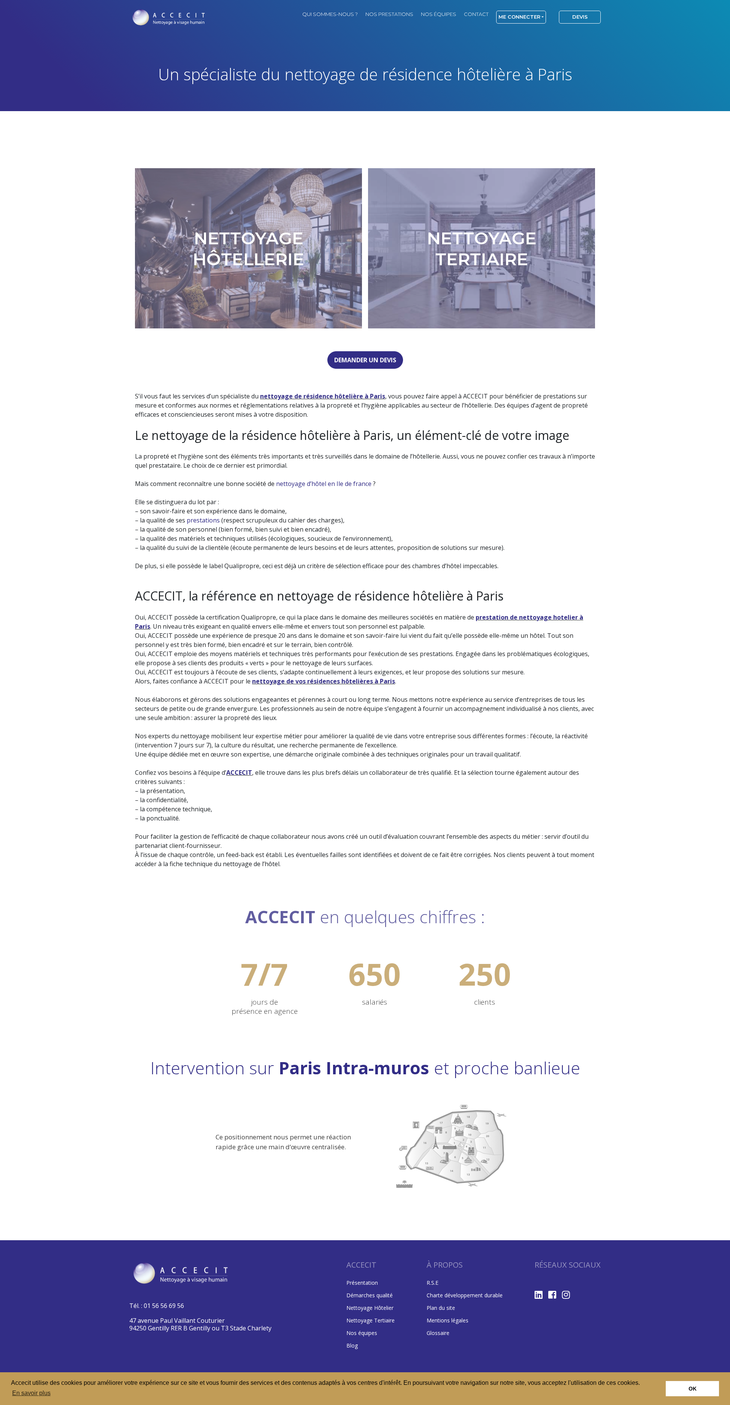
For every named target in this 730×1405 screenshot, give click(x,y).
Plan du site (441, 1307)
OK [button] (693, 1389)
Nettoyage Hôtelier (370, 1307)
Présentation (362, 1282)
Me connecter (519, 17)
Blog (352, 1345)
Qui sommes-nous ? (330, 14)
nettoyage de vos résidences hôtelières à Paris (323, 681)
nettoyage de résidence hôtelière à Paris (322, 396)
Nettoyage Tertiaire (370, 1320)
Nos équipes (438, 14)
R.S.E (432, 1282)
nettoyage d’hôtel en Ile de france (323, 483)
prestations (203, 520)
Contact (476, 14)
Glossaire (438, 1333)
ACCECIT (239, 772)
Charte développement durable (465, 1295)
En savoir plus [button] (31, 1393)
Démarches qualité (369, 1295)
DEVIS (580, 17)
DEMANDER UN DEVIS (365, 360)
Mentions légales (447, 1320)
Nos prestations (389, 14)
